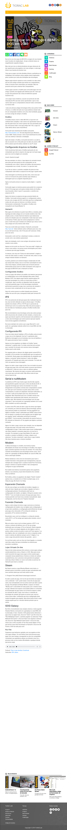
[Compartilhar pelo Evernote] (22, 54)
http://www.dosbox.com (12, 133)
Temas (24, 806)
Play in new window (16, 650)
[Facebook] (50, 5)
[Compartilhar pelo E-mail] (26, 54)
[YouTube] (52, 5)
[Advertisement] (23, 671)
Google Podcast (53, 150)
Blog (50, 77)
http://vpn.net (9, 229)
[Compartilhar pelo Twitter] (11, 54)
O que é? (7, 809)
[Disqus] (23, 710)
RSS (13, 652)
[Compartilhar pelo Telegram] (18, 54)
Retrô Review (53, 65)
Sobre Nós (8, 815)
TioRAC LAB (9, 806)
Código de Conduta (10, 823)
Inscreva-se (8, 813)
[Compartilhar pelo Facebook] (14, 54)
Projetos (51, 61)
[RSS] (60, 5)
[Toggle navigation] (7, 12)
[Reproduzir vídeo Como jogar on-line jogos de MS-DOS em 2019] (33, 33)
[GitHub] (57, 5)
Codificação (52, 73)
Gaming (51, 69)
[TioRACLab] (17, 5)
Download (26, 650)
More (16, 652)
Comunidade (9, 819)
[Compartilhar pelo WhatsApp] (7, 54)
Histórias (51, 58)
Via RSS (51, 154)
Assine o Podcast (9, 811)
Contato (7, 817)
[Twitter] (55, 5)
